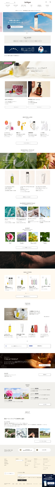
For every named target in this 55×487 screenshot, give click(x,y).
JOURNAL (47, 5)
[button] (49, 130)
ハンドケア (35, 462)
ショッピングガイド (45, 462)
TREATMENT (6, 463)
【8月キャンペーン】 (27, 10)
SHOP (5, 465)
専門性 (25, 462)
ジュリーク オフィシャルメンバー (46, 466)
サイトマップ (44, 469)
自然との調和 (26, 465)
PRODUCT (6, 462)
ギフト (34, 465)
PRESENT (39, 5)
